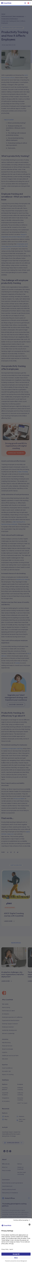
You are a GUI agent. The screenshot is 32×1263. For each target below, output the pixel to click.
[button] (25, 3)
